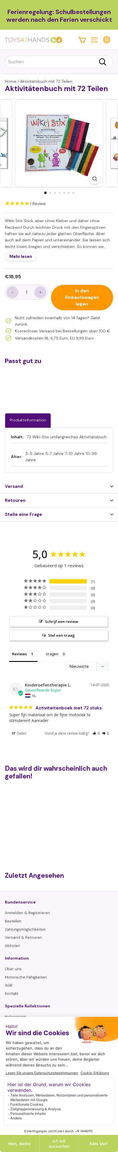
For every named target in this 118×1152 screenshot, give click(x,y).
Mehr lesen (20, 256)
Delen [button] (21, 733)
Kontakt (11, 993)
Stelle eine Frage (23, 514)
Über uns (13, 968)
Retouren (15, 500)
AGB (8, 985)
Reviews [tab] (19, 653)
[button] (96, 733)
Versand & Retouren (23, 937)
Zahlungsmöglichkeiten (25, 929)
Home (10, 81)
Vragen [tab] (52, 653)
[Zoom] (94, 178)
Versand (14, 486)
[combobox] (59, 62)
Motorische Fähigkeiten (26, 977)
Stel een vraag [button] (61, 635)
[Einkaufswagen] (82, 39)
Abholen (12, 945)
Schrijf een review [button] (61, 621)
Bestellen (13, 921)
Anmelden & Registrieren (27, 912)
